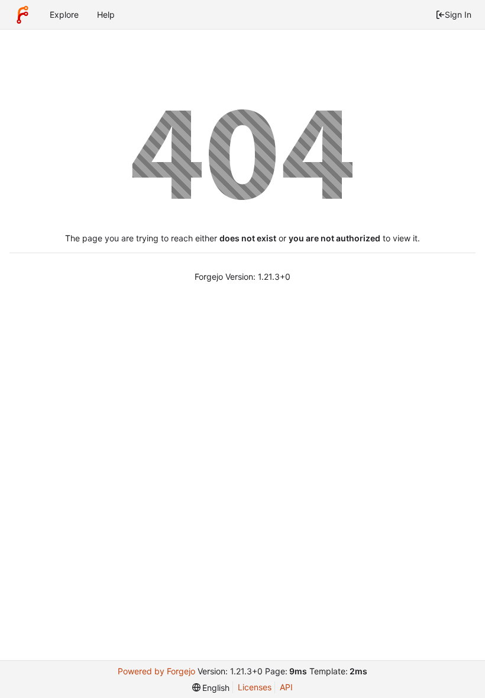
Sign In (458, 14)
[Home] (22, 14)
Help (106, 14)
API (286, 687)
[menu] (211, 688)
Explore (64, 14)
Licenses (254, 687)
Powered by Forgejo (156, 671)
